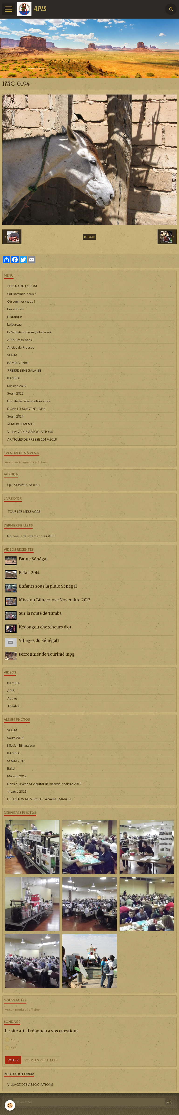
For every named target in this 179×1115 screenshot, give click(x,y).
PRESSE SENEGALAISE (24, 370)
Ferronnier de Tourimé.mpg (47, 654)
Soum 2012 (15, 393)
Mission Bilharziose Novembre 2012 (54, 599)
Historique (15, 317)
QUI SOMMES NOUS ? (23, 485)
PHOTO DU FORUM (22, 286)
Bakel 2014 (29, 572)
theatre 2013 (17, 791)
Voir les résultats (41, 1060)
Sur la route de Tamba (40, 613)
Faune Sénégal (33, 559)
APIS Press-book (19, 340)
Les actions (15, 309)
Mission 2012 (17, 386)
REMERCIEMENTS (20, 424)
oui (13, 1040)
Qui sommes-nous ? (21, 294)
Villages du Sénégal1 (39, 640)
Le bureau (14, 324)
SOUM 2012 (16, 761)
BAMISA (13, 378)
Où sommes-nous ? (21, 301)
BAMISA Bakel (17, 363)
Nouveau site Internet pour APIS (31, 536)
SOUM (12, 355)
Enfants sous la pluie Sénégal (48, 586)
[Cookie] (10, 1105)
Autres (12, 698)
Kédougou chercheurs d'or (45, 627)
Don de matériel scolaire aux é (29, 401)
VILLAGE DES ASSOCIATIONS (30, 432)
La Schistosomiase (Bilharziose (29, 332)
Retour (89, 237)
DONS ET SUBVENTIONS (26, 409)
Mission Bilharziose (21, 745)
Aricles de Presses (20, 347)
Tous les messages (23, 511)
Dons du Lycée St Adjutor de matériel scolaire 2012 (44, 784)
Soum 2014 (15, 416)
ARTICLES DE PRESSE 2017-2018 (32, 439)
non (13, 1048)
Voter (13, 1060)
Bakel (11, 768)
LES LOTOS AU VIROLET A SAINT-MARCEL (39, 799)
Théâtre (13, 706)
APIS (11, 691)
